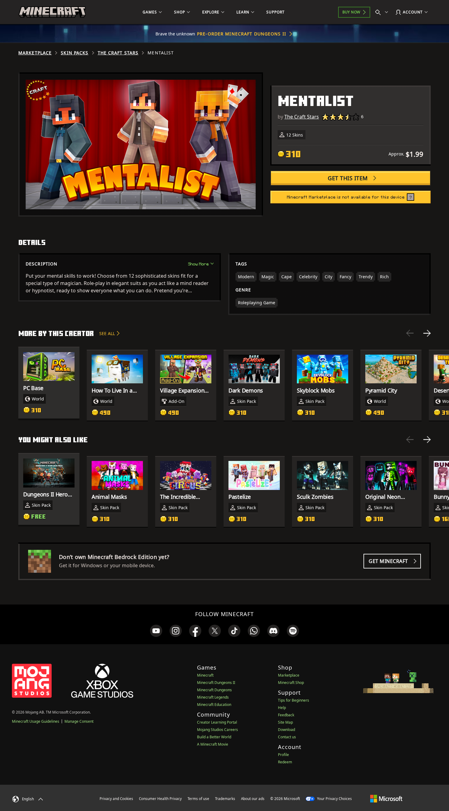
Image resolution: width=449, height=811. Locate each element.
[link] (156, 631)
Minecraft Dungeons (214, 689)
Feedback (286, 715)
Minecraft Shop (291, 682)
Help (282, 707)
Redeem (285, 762)
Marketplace (35, 53)
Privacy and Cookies (116, 798)
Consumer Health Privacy (160, 798)
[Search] (383, 12)
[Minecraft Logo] (52, 12)
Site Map (285, 722)
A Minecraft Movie (212, 744)
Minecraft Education (214, 704)
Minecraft (205, 675)
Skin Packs (74, 53)
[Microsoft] (386, 798)
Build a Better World (214, 737)
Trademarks (225, 798)
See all (107, 333)
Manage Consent (78, 721)
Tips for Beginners (293, 700)
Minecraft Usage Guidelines (35, 721)
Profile (283, 754)
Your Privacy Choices (334, 798)
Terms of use (198, 798)
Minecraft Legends (213, 697)
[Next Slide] (427, 333)
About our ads (253, 798)
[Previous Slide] (410, 333)
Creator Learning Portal (217, 722)
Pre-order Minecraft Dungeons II (241, 34)
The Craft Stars (118, 53)
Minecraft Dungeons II (216, 682)
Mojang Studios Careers (217, 729)
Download (286, 729)
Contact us (287, 737)
